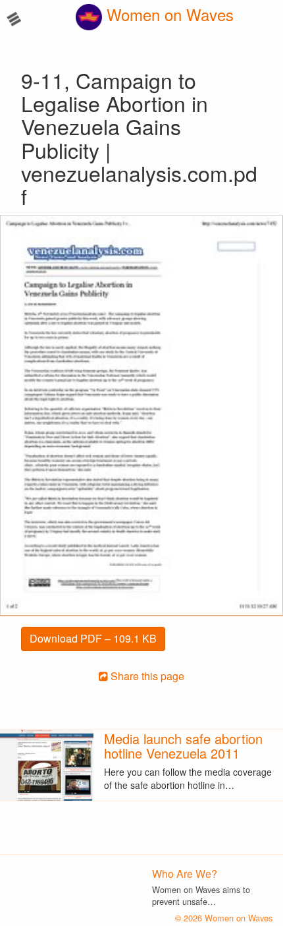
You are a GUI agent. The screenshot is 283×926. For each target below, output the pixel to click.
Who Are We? (184, 873)
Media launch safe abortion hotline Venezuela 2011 (183, 746)
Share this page (146, 675)
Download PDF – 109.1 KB (93, 638)
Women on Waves (168, 14)
